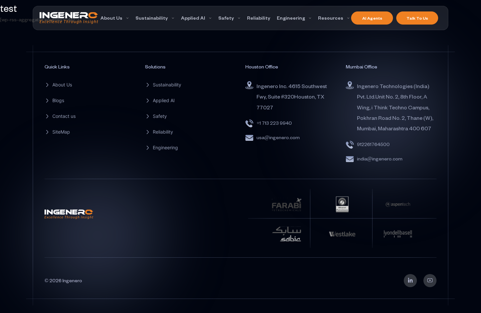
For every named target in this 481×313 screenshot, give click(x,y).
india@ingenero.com (379, 159)
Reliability (258, 18)
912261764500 (373, 144)
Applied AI (193, 18)
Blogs (58, 100)
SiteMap (61, 132)
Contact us (64, 116)
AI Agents (372, 18)
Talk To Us (417, 18)
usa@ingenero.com (278, 137)
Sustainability (151, 18)
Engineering (291, 18)
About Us (111, 18)
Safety (226, 18)
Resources (330, 18)
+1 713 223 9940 (274, 123)
